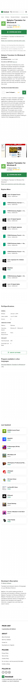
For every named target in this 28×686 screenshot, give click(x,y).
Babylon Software (7, 583)
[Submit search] (11, 12)
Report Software (15, 352)
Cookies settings (6, 664)
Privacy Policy (5, 653)
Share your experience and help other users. (13, 41)
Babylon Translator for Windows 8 (16, 21)
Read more (15, 61)
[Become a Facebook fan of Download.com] (3, 672)
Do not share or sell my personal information (12, 661)
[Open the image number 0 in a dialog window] (13, 150)
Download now (15, 32)
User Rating (10, 27)
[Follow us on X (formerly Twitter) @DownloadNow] (6, 672)
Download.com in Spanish (8, 645)
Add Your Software (6, 639)
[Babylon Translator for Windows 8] (3, 23)
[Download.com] (5, 12)
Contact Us (4, 642)
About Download (6, 637)
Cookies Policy (5, 658)
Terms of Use (5, 656)
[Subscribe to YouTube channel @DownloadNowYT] (9, 672)
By (12, 25)
